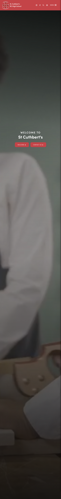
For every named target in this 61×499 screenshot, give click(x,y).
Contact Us (37, 144)
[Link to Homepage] (14, 5)
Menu (52, 5)
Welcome (21, 144)
